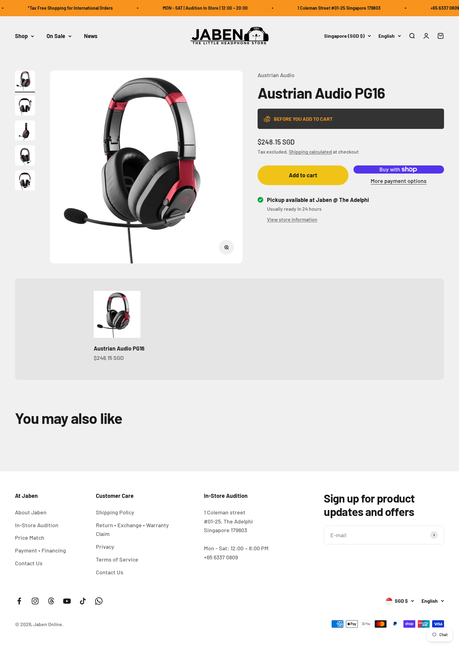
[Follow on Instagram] (35, 601)
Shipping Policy (115, 512)
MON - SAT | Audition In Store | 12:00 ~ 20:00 (196, 8)
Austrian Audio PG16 (119, 348)
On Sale (56, 35)
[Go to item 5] (25, 181)
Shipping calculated (310, 152)
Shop (21, 35)
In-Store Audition (36, 525)
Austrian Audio (276, 74)
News (90, 35)
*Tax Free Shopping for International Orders (61, 8)
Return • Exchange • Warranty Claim (132, 530)
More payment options (399, 180)
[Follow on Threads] (51, 601)
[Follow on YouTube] (67, 601)
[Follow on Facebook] (19, 601)
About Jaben (31, 512)
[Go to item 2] (25, 106)
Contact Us (28, 563)
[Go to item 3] (25, 131)
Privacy (105, 546)
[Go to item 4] (25, 156)
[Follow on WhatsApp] (99, 601)
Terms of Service (117, 559)
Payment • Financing (40, 550)
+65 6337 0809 (436, 8)
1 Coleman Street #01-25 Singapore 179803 (330, 8)
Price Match (29, 537)
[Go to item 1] (25, 81)
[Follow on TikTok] (83, 601)
